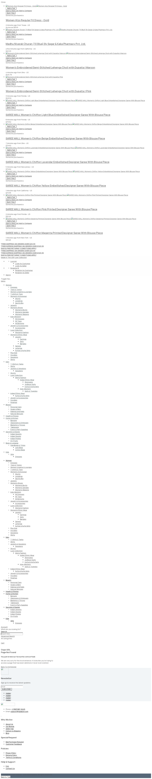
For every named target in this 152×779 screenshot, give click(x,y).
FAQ (7, 766)
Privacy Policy (11, 753)
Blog (7, 733)
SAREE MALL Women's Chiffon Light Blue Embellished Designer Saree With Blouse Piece (58, 114)
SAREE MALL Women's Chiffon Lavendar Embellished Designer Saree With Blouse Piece (57, 162)
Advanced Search (8, 636)
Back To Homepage (8, 667)
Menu (3, 281)
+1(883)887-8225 (18, 709)
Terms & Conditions (13, 757)
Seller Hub (10, 729)
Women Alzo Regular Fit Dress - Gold (27, 20)
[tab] (76, 627)
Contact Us (10, 768)
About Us (9, 724)
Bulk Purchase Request (15, 742)
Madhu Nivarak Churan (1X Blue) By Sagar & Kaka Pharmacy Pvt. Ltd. (46, 44)
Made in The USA (7, 257)
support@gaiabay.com (19, 711)
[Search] (2, 641)
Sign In (8, 275)
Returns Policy (11, 755)
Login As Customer (22, 263)
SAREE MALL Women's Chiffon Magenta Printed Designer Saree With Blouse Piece (54, 233)
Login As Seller (21, 266)
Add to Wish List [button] (12, 11)
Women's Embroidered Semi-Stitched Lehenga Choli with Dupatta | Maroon (50, 67)
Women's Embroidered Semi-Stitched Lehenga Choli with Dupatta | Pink (48, 91)
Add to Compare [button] (25, 11)
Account (4, 627)
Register (14, 268)
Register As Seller (22, 273)
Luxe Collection (21, 257)
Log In (13, 261)
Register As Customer (24, 270)
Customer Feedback (14, 744)
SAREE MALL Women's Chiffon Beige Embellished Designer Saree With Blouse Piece (55, 138)
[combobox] (12, 634)
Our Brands (10, 726)
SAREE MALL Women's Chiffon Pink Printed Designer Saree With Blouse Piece (51, 209)
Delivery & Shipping (13, 731)
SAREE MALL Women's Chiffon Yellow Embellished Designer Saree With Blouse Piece (56, 185)
